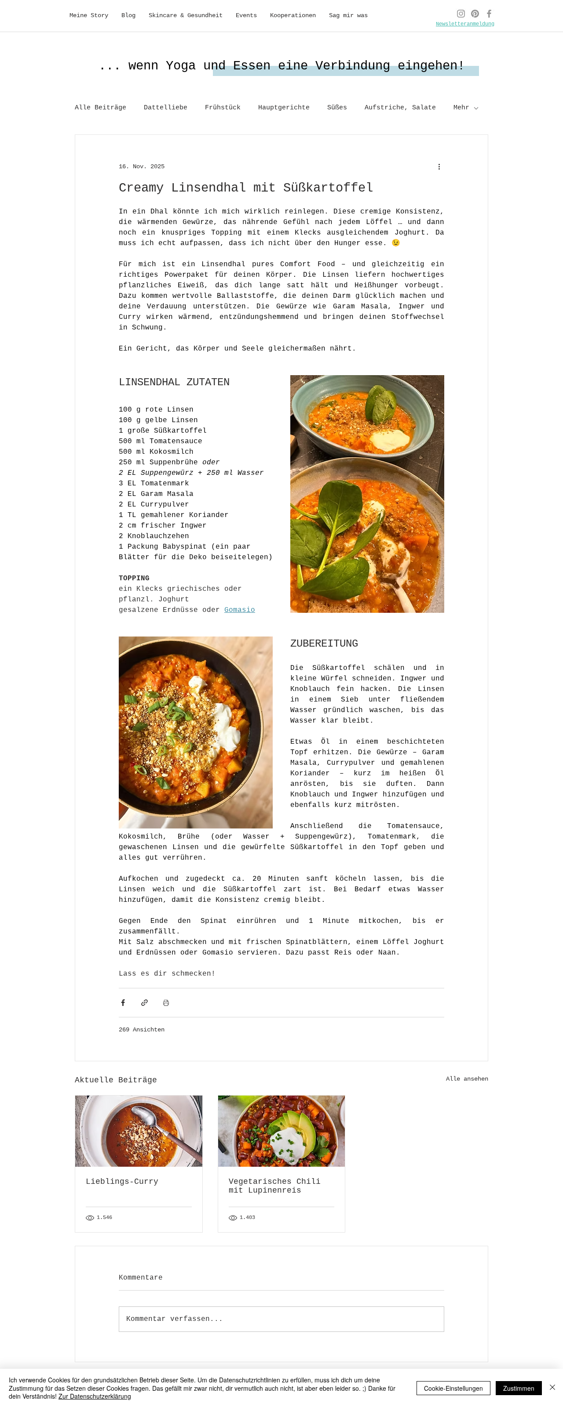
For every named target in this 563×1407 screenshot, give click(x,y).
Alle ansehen (467, 1078)
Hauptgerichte (284, 108)
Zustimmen (518, 1388)
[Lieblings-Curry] (138, 1131)
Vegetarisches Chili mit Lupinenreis (275, 1186)
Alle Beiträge (100, 108)
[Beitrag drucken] (166, 1002)
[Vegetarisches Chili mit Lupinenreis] (281, 1131)
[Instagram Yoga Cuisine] (461, 13)
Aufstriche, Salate (400, 108)
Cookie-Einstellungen (453, 1388)
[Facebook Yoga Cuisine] (489, 13)
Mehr (461, 108)
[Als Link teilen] (144, 1002)
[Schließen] (552, 1388)
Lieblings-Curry (122, 1181)
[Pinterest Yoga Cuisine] (475, 13)
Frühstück (223, 108)
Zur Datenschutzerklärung (94, 1396)
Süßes (337, 108)
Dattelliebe (165, 108)
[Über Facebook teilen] (123, 1002)
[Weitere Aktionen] (439, 166)
